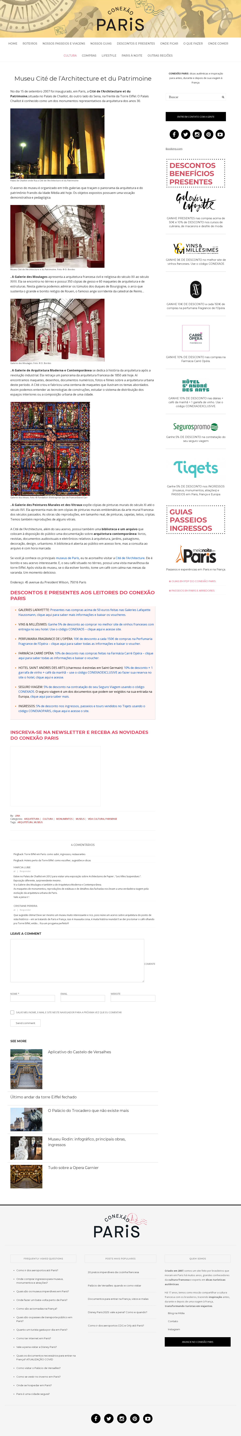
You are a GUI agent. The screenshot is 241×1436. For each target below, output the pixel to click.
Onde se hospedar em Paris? (34, 1385)
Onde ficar (169, 43)
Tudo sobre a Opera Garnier (73, 1167)
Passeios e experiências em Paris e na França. (196, 569)
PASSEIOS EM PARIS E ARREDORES (193, 590)
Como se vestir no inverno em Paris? (38, 1376)
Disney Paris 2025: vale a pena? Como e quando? (117, 1312)
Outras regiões (160, 55)
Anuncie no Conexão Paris (197, 1341)
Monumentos (64, 818)
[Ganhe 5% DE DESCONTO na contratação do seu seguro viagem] (195, 427)
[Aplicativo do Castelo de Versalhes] (26, 1068)
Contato (173, 1321)
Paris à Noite (132, 55)
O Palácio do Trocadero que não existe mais (88, 1110)
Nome (14, 994)
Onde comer (218, 43)
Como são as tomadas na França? (36, 1308)
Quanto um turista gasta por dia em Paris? (41, 1329)
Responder (25, 871)
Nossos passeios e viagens (64, 43)
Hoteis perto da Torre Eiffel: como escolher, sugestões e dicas (57, 860)
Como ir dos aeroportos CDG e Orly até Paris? (116, 1325)
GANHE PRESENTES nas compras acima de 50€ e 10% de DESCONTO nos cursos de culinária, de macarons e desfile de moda (196, 222)
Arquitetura (31, 818)
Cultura (70, 55)
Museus (80, 818)
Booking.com (174, 148)
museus (38, 822)
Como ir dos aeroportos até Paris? (37, 1270)
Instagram (174, 1329)
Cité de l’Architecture (130, 558)
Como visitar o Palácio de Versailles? (38, 1367)
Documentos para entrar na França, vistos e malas (118, 1298)
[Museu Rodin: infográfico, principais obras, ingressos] (26, 1147)
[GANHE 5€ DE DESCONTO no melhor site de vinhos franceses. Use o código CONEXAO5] (195, 249)
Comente (149, 964)
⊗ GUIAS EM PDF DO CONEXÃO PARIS (192, 581)
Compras (89, 55)
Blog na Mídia (176, 1313)
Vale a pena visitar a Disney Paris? (36, 1346)
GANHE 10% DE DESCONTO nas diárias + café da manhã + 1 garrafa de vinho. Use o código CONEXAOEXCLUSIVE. (196, 402)
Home (12, 43)
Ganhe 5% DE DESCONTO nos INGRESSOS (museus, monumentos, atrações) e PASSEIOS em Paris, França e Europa (196, 490)
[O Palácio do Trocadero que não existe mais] (26, 1119)
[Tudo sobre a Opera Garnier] (26, 1176)
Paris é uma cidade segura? (33, 1393)
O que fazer (193, 43)
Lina (17, 815)
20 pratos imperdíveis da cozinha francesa (113, 1272)
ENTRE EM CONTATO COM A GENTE (195, 116)
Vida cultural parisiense (102, 818)
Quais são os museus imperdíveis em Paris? (42, 1291)
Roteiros (30, 43)
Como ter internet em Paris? (33, 1338)
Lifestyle (109, 55)
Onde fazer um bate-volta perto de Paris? (41, 1299)
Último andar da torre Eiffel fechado (43, 1097)
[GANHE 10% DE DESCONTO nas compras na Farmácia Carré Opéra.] (196, 338)
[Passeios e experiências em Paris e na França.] (196, 554)
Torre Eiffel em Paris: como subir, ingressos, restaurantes (54, 854)
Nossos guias (101, 43)
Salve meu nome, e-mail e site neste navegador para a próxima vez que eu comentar (69, 1012)
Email (64, 994)
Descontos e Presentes (136, 43)
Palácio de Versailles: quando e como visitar (114, 1285)
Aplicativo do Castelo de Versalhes (79, 1052)
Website (115, 994)
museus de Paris (67, 558)
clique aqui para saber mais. (49, 696)
